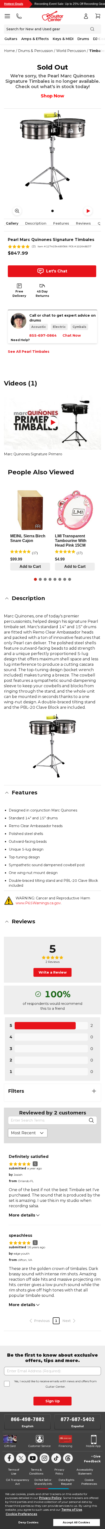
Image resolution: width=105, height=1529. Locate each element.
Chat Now (72, 335)
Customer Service (39, 1446)
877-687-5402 (77, 1419)
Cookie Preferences (21, 1514)
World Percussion (71, 51)
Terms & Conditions (36, 1471)
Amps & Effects (35, 39)
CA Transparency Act (17, 1482)
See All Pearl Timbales (28, 351)
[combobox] (28, 1133)
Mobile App (93, 1446)
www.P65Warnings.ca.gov (38, 903)
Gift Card (10, 1446)
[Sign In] (86, 16)
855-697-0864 (43, 335)
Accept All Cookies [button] (76, 1522)
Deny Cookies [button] (28, 1522)
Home (9, 51)
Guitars (10, 39)
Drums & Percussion (35, 51)
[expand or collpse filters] (94, 1091)
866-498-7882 (27, 1419)
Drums (83, 39)
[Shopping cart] (97, 16)
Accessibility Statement (84, 1471)
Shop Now (52, 96)
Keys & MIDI (63, 39)
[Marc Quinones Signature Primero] (52, 422)
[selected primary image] (52, 155)
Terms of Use (71, 1509)
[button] (52, 598)
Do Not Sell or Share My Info (43, 1482)
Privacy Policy (50, 1498)
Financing (65, 1446)
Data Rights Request (66, 1482)
